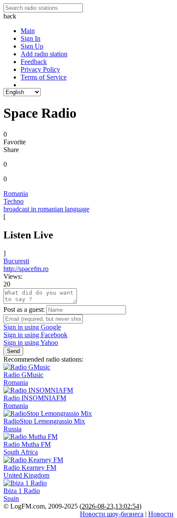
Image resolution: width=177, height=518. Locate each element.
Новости (161, 514)
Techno (13, 201)
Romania (15, 193)
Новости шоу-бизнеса (111, 514)
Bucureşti (16, 261)
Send (13, 351)
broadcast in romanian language (46, 209)
